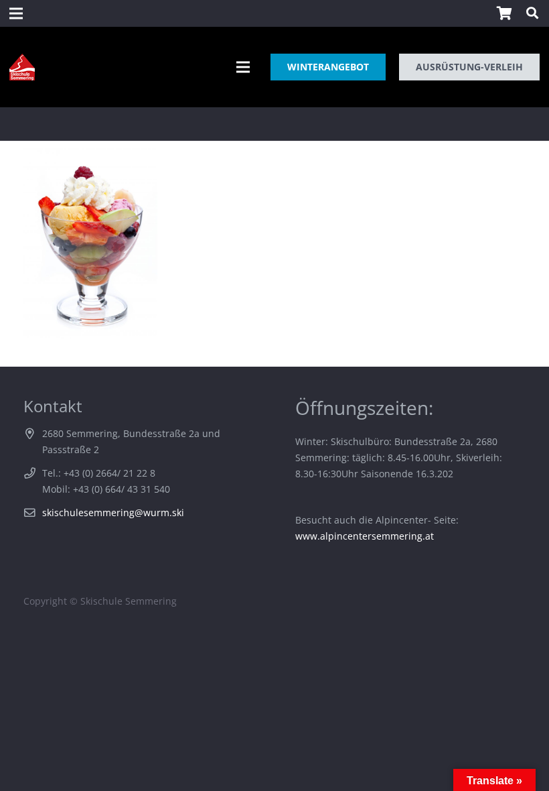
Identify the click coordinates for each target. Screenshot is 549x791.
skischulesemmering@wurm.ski (113, 512)
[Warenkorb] (504, 13)
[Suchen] (532, 13)
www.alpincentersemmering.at (364, 536)
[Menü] (243, 67)
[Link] (22, 67)
